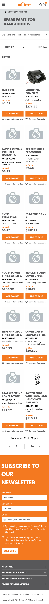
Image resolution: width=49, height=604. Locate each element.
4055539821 (32, 338)
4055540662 (32, 220)
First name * (7, 492)
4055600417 (8, 399)
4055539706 (8, 158)
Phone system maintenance (17, 578)
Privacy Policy (26, 529)
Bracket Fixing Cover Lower (12, 395)
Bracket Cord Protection (34, 150)
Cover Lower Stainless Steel (12, 274)
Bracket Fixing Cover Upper (35, 274)
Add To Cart (12, 113)
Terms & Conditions (10, 594)
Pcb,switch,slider (35, 215)
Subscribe (10, 550)
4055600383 (32, 279)
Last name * (7, 503)
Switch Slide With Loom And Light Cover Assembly (36, 398)
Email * (5, 514)
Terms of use (25, 594)
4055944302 (32, 406)
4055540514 (32, 155)
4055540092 (8, 93)
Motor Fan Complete (32, 92)
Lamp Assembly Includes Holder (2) (12, 152)
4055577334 (32, 96)
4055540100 (8, 220)
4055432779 (8, 279)
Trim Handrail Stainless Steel (12, 333)
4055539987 (8, 338)
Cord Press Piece (9, 215)
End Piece (8, 90)
